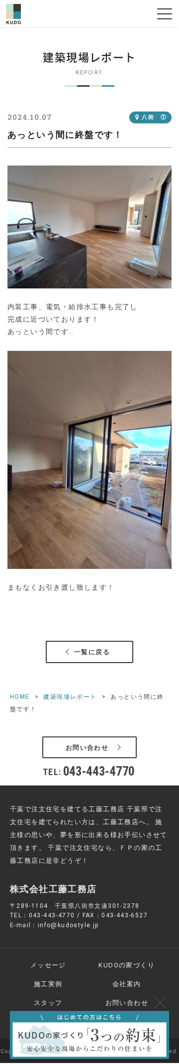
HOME (20, 696)
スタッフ (48, 1003)
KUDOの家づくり (126, 965)
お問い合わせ (87, 747)
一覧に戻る (92, 652)
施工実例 (48, 984)
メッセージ (48, 965)
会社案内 (126, 984)
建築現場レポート (69, 696)
